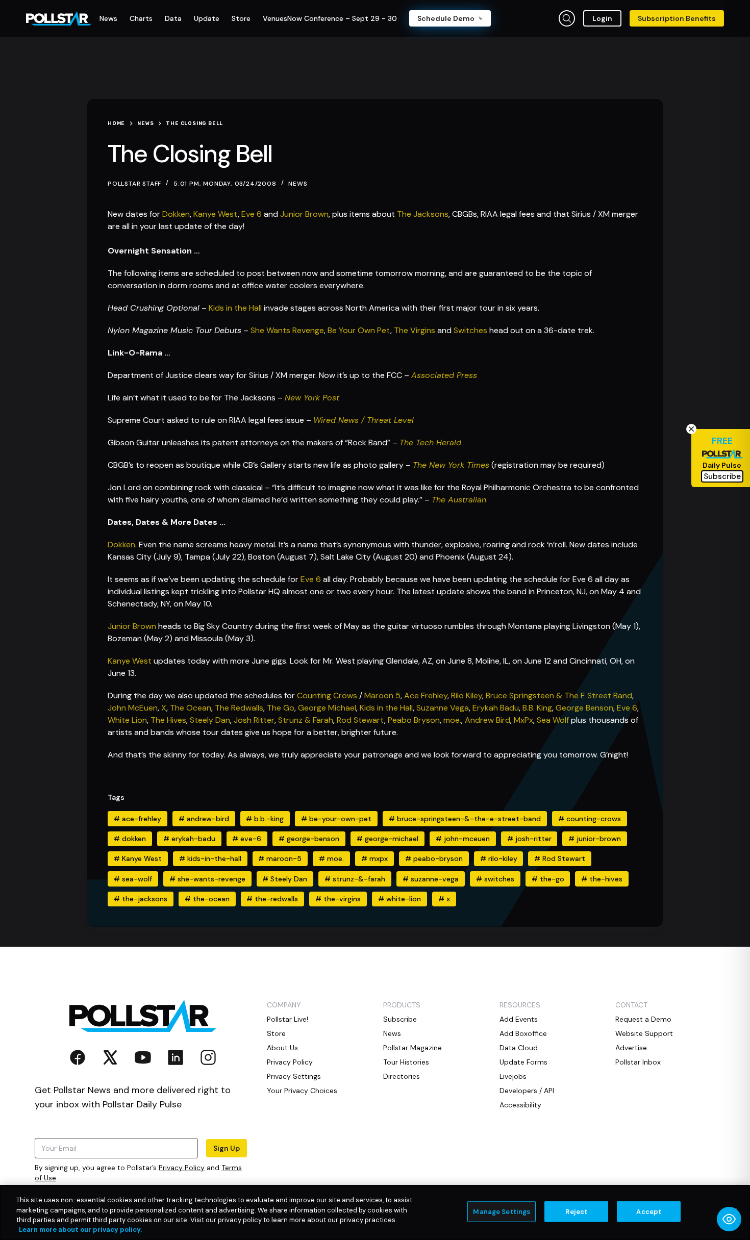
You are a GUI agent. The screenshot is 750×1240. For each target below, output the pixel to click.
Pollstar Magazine (412, 1047)
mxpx (374, 858)
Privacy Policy (182, 1167)
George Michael (327, 707)
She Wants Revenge (287, 330)
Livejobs (513, 1076)
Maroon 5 (382, 695)
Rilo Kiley (466, 695)
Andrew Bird (487, 720)
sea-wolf (133, 878)
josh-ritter (529, 838)
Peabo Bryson (414, 720)
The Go (280, 707)
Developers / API (526, 1090)
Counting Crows (327, 695)
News (297, 184)
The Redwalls (239, 707)
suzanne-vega (431, 878)
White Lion (127, 720)
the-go (548, 878)
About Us (282, 1047)
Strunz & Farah (305, 720)
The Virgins (414, 330)
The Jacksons (422, 214)
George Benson (584, 707)
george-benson (309, 838)
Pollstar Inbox (638, 1062)
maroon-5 (280, 858)
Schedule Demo (445, 18)
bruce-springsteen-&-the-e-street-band (465, 818)
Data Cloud (518, 1047)
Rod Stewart (360, 720)
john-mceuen (463, 838)
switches (495, 878)
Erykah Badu (495, 707)
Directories (401, 1076)
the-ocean (207, 898)
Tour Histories (406, 1062)
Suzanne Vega (442, 707)
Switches (470, 330)
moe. (452, 720)
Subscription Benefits (677, 18)
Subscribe (400, 1019)
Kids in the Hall (235, 307)
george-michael (387, 838)
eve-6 (246, 838)
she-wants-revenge (207, 878)
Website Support (644, 1033)
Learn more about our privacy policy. (80, 1229)
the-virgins (338, 898)
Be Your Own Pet (359, 330)
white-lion (399, 898)
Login (602, 18)
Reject (576, 1211)
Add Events (518, 1019)
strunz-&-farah (354, 878)
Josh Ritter (254, 720)
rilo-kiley (498, 858)
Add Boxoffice (523, 1033)
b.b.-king (265, 818)
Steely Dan (210, 720)
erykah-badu (189, 838)
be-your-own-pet (336, 818)
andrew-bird (204, 818)
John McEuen (133, 707)
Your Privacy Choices (302, 1090)
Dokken (176, 214)
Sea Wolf (553, 720)
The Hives (168, 720)
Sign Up (226, 1148)
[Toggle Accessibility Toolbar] (729, 1219)
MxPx (523, 720)
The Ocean (190, 707)
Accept (648, 1211)
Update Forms (523, 1062)
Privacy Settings (294, 1076)
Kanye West (215, 214)
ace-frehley (137, 818)
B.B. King (537, 707)
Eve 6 (252, 214)
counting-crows (589, 818)
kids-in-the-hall (210, 858)
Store (276, 1033)
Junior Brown (304, 214)
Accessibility (520, 1104)
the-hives (601, 878)
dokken (130, 838)
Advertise (631, 1047)
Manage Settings (501, 1211)
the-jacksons (140, 898)
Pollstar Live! (287, 1019)
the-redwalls (272, 898)
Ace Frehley (425, 695)
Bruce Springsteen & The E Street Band (559, 695)
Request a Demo (643, 1019)
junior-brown (594, 838)
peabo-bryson (434, 858)
